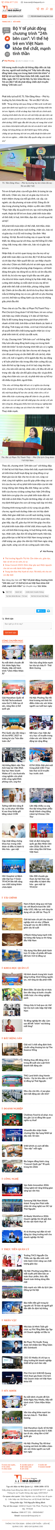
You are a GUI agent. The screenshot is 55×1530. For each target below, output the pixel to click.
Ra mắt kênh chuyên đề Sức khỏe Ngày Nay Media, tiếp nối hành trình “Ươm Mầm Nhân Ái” (13, 668)
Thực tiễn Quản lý (16, 1249)
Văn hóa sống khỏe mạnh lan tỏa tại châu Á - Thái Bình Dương (41, 665)
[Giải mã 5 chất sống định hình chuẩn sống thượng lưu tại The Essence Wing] (12, 1049)
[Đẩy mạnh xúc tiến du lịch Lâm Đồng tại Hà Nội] (12, 1292)
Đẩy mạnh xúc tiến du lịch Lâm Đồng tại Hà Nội (38, 1288)
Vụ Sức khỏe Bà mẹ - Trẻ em (16, 596)
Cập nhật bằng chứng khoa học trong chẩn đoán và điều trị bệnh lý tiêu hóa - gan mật (13, 845)
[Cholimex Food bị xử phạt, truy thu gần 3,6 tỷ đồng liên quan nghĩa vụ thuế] (12, 1119)
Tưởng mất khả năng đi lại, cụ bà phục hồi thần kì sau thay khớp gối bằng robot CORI (13, 810)
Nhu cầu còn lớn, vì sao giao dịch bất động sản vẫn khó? (37, 1092)
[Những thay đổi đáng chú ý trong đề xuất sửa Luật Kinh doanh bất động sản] (12, 1064)
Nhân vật (10, 1320)
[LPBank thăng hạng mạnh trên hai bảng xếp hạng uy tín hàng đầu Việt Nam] (12, 939)
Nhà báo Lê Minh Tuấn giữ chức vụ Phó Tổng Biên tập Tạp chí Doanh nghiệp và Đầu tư (38, 1329)
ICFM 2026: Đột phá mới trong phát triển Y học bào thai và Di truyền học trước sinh (41, 769)
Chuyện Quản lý (27, 1465)
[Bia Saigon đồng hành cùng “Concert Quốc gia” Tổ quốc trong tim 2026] (12, 1166)
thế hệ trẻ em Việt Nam (39, 596)
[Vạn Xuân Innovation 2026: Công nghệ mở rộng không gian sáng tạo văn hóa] (12, 1190)
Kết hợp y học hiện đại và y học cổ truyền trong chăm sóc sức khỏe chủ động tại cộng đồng (41, 737)
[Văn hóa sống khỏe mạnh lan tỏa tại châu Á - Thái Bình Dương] (12, 1417)
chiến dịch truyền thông (35, 592)
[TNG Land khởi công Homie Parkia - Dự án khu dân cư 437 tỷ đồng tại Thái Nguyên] (12, 1080)
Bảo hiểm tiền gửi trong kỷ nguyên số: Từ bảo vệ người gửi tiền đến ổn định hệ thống (38, 1306)
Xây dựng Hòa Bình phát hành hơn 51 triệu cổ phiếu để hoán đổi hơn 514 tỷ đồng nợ (38, 953)
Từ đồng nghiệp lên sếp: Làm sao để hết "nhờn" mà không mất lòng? (37, 1023)
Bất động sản (13, 1038)
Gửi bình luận (10, 633)
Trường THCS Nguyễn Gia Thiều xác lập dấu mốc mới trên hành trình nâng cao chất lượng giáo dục (38, 1259)
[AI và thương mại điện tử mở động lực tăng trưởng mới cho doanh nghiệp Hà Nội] (12, 1236)
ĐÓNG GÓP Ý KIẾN (33, 1524)
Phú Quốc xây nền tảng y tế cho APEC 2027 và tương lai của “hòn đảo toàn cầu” (13, 737)
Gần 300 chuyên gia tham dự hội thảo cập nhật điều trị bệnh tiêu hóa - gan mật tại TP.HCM (40, 881)
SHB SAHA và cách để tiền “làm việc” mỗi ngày (36, 1147)
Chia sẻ (41, 611)
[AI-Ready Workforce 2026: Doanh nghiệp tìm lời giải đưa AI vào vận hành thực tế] (12, 1221)
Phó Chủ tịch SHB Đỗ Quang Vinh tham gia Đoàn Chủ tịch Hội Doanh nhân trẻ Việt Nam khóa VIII (38, 1377)
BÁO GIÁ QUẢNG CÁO (34, 1526)
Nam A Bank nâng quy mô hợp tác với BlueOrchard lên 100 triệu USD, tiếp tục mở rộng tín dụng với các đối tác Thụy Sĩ (38, 908)
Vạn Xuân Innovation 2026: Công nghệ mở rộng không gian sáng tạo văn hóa (38, 1188)
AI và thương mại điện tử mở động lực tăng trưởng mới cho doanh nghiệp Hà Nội (38, 1234)
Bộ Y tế (8, 592)
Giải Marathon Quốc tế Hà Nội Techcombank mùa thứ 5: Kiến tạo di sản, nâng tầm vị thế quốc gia (13, 703)
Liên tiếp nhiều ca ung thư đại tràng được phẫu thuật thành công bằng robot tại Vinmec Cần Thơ (41, 811)
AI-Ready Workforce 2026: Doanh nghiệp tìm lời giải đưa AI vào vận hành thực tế (37, 1219)
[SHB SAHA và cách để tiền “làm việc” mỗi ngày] (12, 1150)
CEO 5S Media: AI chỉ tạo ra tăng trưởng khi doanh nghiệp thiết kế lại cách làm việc (38, 1360)
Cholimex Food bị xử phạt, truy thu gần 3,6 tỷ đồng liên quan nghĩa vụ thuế (38, 1118)
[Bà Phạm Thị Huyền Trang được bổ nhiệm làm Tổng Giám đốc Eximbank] (12, 1347)
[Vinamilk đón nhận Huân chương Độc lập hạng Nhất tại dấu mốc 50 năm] (12, 1135)
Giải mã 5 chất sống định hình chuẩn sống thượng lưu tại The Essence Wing (38, 1047)
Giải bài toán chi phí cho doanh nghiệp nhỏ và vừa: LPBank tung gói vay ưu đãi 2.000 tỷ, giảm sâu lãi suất (38, 923)
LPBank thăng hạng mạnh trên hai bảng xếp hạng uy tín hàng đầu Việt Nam (38, 938)
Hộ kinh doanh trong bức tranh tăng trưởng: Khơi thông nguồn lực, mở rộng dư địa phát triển (38, 977)
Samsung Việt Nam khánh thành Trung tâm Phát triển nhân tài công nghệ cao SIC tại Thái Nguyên (38, 1205)
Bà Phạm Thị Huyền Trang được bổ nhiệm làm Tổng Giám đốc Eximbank (38, 1345)
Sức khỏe (10, 1390)
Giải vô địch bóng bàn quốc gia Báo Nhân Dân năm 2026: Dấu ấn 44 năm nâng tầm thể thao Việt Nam (41, 846)
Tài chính (10, 897)
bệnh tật (18, 592)
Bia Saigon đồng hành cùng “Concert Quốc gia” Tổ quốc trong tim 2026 (37, 1164)
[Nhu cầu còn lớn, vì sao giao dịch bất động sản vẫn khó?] (12, 1096)
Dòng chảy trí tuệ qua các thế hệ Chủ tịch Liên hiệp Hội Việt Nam (38, 1008)
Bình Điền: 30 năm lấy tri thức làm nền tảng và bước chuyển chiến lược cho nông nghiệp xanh (38, 994)
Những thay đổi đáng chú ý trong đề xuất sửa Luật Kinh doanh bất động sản (37, 1063)
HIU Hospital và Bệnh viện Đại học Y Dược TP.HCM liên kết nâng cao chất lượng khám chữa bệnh (12, 881)
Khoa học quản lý (16, 968)
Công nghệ (11, 1179)
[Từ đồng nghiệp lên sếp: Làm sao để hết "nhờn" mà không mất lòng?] (12, 1025)
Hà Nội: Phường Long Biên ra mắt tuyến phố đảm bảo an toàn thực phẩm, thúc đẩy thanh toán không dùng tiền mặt (37, 1276)
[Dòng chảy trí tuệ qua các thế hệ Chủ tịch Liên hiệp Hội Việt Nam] (12, 1010)
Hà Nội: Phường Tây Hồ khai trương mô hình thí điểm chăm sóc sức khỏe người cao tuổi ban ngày (41, 702)
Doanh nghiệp (13, 1108)
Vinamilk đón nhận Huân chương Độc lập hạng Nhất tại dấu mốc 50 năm (38, 1133)
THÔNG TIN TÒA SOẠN (14, 1524)
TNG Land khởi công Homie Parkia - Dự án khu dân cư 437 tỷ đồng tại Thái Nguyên (38, 1078)
